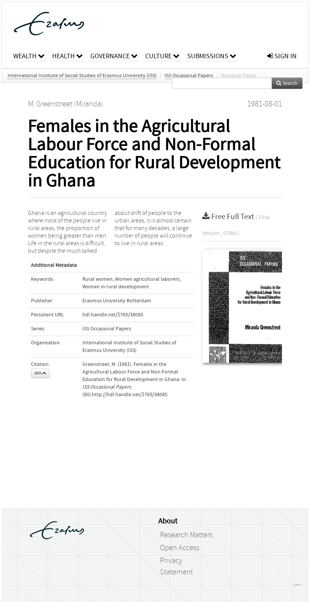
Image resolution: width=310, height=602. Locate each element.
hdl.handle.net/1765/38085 (112, 315)
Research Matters (186, 535)
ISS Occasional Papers (188, 76)
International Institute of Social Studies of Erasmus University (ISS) (82, 76)
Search (289, 83)
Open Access (179, 547)
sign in (285, 56)
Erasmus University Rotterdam (116, 301)
